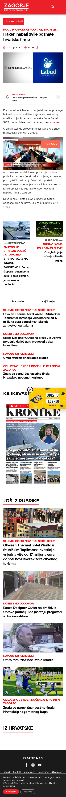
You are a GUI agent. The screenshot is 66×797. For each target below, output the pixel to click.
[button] (59, 7)
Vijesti (19, 21)
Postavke (28, 791)
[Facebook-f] (26, 765)
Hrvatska (9, 21)
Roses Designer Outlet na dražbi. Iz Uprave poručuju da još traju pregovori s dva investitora (32, 340)
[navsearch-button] (52, 7)
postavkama (9, 785)
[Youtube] (39, 765)
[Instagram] (33, 765)
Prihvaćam (11, 791)
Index (56, 122)
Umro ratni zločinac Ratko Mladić (25, 356)
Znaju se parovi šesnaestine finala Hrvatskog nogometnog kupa (31, 372)
